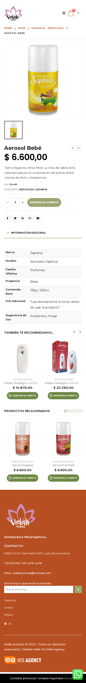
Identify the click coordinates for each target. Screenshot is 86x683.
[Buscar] (78, 589)
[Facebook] (5, 623)
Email (37, 218)
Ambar (8, 607)
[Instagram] (9, 623)
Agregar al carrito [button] (24, 395)
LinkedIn (22, 218)
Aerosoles (26, 189)
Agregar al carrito (44, 202)
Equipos (27, 379)
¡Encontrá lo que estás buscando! (27, 583)
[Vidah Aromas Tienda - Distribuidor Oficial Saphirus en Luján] (13, 13)
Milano (8, 614)
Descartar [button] (70, 678)
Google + (30, 218)
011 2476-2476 (32, 563)
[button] (65, 410)
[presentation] (74, 331)
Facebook (7, 218)
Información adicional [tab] (28, 232)
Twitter (15, 218)
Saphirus (41, 189)
